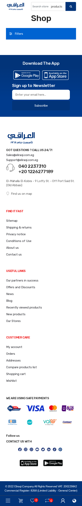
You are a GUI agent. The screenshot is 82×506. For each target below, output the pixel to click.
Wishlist (11, 381)
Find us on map (21, 194)
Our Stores (13, 321)
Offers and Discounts (20, 287)
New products (15, 314)
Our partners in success (22, 280)
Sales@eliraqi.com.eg (20, 155)
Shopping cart (16, 374)
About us (12, 248)
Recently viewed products (24, 307)
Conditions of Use (18, 241)
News (10, 294)
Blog (9, 301)
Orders (10, 354)
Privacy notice (16, 234)
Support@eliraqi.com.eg (22, 160)
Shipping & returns (19, 227)
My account (14, 347)
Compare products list (21, 367)
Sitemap (12, 221)
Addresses (13, 360)
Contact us (14, 254)
